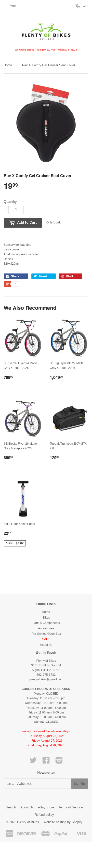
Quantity (10, 202)
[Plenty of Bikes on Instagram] (59, 762)
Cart (85, 6)
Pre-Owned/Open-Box (46, 633)
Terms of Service (70, 807)
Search (11, 807)
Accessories (46, 628)
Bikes (46, 617)
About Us (46, 645)
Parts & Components (46, 623)
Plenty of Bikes (28, 822)
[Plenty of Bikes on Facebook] (46, 762)
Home (8, 65)
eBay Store (46, 807)
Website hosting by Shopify (62, 822)
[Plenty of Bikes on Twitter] (33, 762)
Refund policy (44, 814)
